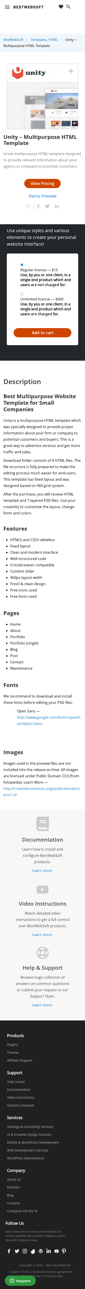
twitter (16, 1251)
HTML (53, 39)
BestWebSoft (13, 39)
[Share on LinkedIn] (57, 207)
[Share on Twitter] (47, 207)
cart (77, 7)
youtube (56, 1251)
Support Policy (20, 1272)
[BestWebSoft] (29, 7)
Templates (39, 39)
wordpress (40, 1251)
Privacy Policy (53, 1276)
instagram (24, 1251)
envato (32, 1251)
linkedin (48, 1251)
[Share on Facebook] (37, 207)
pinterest (63, 1251)
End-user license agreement (52, 1272)
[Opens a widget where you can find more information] (20, 1281)
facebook (9, 1251)
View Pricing (42, 183)
